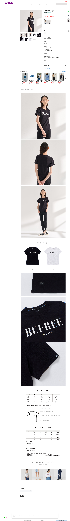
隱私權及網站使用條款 (27, 520)
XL (54, 27)
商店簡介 (25, 519)
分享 (45, 68)
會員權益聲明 (42, 520)
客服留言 (41, 519)
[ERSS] (9, 3)
